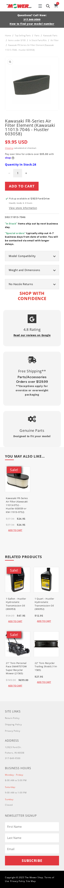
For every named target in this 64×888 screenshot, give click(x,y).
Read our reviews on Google (32, 335)
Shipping (9, 148)
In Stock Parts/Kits (38, 40)
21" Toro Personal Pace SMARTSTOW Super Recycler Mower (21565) (16, 668)
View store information (23, 208)
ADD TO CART (15, 530)
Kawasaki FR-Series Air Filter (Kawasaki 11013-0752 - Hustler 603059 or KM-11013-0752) (17, 505)
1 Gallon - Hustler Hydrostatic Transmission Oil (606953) (16, 604)
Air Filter (54, 40)
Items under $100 (17, 40)
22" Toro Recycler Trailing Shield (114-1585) (46, 666)
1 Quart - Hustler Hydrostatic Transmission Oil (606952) (44, 604)
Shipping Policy (13, 724)
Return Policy (12, 718)
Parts (36, 35)
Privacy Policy (12, 730)
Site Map (31, 881)
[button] (40, 6)
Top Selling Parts (23, 35)
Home (8, 35)
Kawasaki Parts (50, 35)
